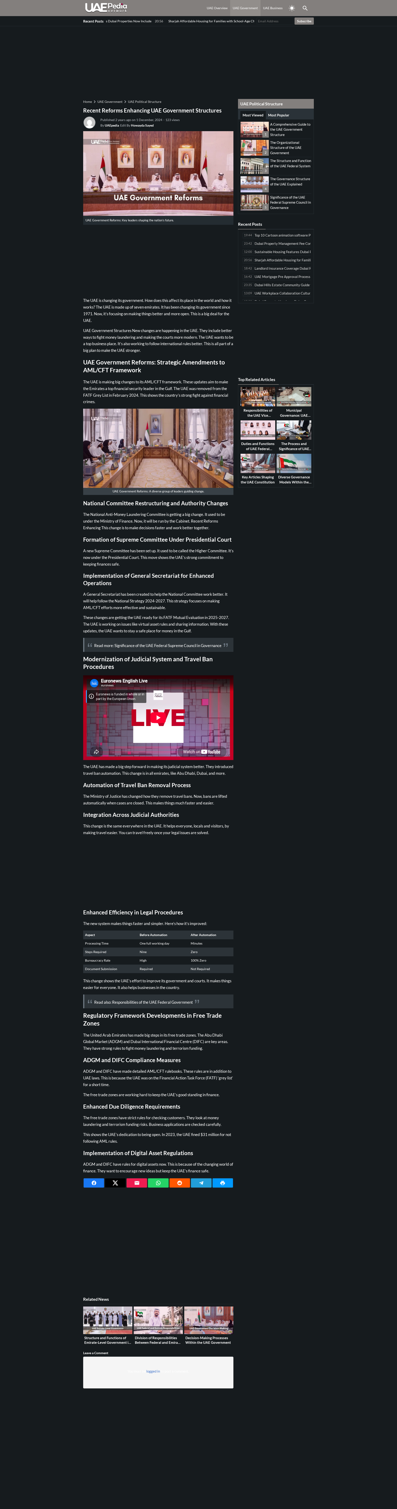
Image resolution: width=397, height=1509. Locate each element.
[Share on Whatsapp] (158, 1183)
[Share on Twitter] (115, 1183)
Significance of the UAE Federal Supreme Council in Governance (167, 645)
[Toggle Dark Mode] (291, 8)
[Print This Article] (223, 1183)
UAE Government (245, 8)
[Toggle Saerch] (305, 8)
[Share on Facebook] (94, 1183)
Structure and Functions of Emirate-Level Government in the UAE (107, 1342)
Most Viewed (253, 115)
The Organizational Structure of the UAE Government (286, 147)
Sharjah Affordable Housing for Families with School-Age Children (166, 21)
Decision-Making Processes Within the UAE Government (208, 1340)
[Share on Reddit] (180, 1183)
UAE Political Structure (144, 102)
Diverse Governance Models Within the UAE (294, 482)
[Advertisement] (198, 62)
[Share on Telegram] (201, 1183)
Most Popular (278, 115)
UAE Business (273, 8)
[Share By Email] (137, 1183)
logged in (153, 1371)
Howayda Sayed (142, 125)
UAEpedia (112, 125)
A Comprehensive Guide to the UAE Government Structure (290, 129)
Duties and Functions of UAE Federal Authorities (258, 448)
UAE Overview (217, 8)
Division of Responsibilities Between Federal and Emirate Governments (158, 1342)
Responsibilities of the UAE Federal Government (152, 1002)
